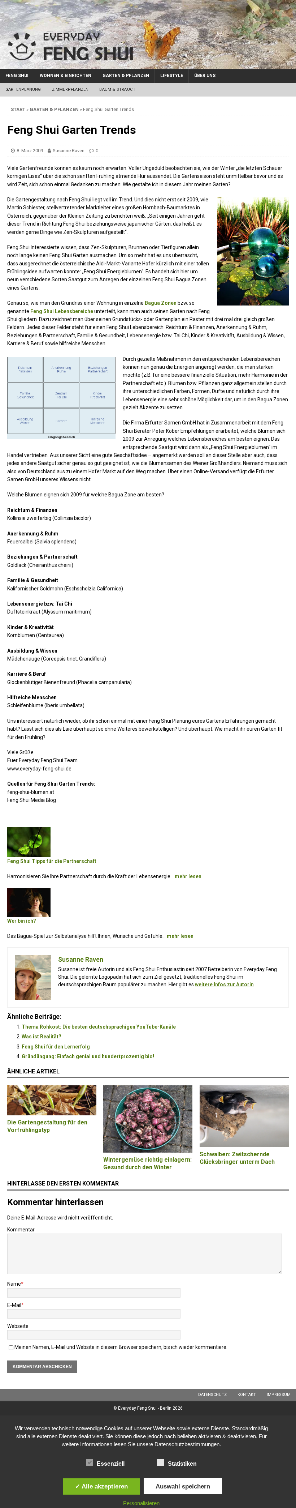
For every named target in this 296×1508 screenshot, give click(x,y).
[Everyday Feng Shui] (148, 64)
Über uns (205, 75)
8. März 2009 (30, 150)
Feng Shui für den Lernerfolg (56, 1047)
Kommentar (21, 1230)
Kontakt (247, 1394)
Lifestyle (171, 75)
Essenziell (111, 1464)
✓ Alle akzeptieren (101, 1486)
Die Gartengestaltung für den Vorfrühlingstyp (47, 1126)
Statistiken (182, 1464)
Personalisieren (141, 1503)
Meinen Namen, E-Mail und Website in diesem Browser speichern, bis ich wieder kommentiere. (120, 1347)
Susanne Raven (68, 150)
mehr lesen (188, 876)
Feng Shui (17, 75)
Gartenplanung (23, 89)
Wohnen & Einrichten (65, 75)
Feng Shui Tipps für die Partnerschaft (51, 861)
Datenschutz (212, 1394)
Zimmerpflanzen (70, 89)
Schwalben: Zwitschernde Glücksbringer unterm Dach (237, 1158)
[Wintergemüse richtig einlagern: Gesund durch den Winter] (147, 1118)
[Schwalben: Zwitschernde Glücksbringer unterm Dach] (244, 1116)
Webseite (18, 1326)
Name (14, 1284)
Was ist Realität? (41, 1036)
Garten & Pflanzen (126, 75)
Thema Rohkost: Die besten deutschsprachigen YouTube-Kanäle (99, 1027)
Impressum (279, 1394)
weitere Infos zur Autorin (224, 984)
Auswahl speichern (183, 1486)
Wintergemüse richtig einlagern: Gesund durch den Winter (147, 1163)
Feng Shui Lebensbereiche (61, 311)
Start (18, 109)
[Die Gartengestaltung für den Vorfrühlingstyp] (51, 1100)
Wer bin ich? (21, 921)
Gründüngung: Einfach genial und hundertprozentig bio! (88, 1056)
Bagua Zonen (161, 303)
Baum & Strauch (117, 89)
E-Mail (14, 1305)
